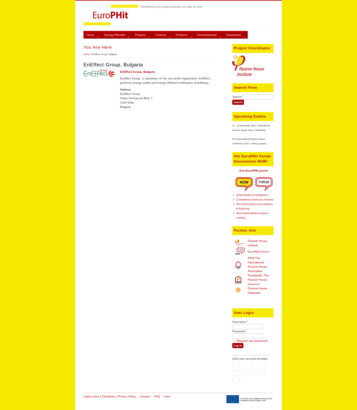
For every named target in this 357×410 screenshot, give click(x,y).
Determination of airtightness (252, 195)
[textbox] (257, 97)
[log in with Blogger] (248, 373)
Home (88, 36)
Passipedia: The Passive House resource (258, 280)
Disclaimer (108, 396)
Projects (139, 36)
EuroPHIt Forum (258, 251)
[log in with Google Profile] (242, 379)
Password (239, 331)
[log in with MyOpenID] (255, 366)
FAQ (157, 396)
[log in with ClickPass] (235, 379)
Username (240, 321)
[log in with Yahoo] (242, 366)
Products (180, 36)
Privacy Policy (127, 396)
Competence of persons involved (254, 199)
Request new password (252, 340)
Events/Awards (205, 36)
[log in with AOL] (248, 366)
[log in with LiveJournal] (235, 373)
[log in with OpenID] (262, 366)
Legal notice (91, 396)
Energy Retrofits (113, 36)
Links (166, 396)
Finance (159, 36)
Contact (145, 396)
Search (237, 96)
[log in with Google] (235, 366)
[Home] (110, 24)
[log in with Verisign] (255, 373)
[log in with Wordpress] (242, 373)
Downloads (232, 36)
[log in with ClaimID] (262, 373)
